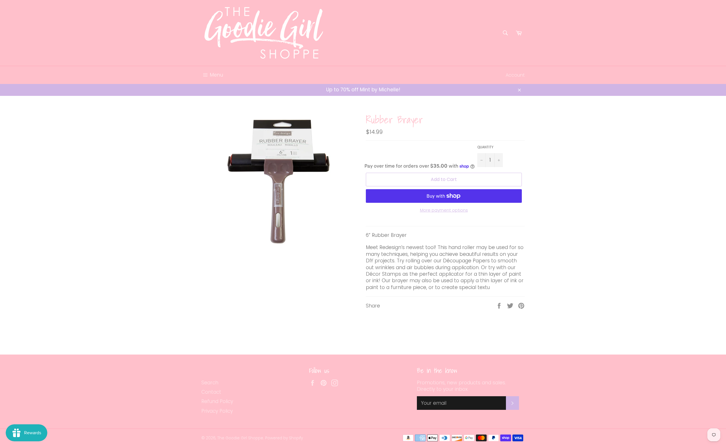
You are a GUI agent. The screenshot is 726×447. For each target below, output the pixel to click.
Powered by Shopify (284, 438)
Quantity (485, 147)
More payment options (444, 210)
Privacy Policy (217, 411)
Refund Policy (217, 401)
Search (209, 382)
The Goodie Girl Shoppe (240, 438)
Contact (211, 392)
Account (515, 75)
